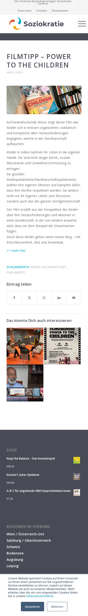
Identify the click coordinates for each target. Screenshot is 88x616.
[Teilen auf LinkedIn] (59, 297)
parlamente (16, 272)
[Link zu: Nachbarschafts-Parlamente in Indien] (25, 382)
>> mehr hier (16, 250)
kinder (36, 267)
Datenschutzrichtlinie (40, 596)
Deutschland (60, 10)
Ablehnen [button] (57, 606)
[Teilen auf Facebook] (14, 297)
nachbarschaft (54, 267)
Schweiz (41, 10)
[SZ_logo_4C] (36, 23)
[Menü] (79, 23)
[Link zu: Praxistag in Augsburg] (25, 346)
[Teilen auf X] (29, 297)
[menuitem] (43, 2)
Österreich (24, 10)
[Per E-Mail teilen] (74, 297)
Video (19, 72)
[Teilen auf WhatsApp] (44, 297)
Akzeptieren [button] (32, 606)
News (10, 72)
